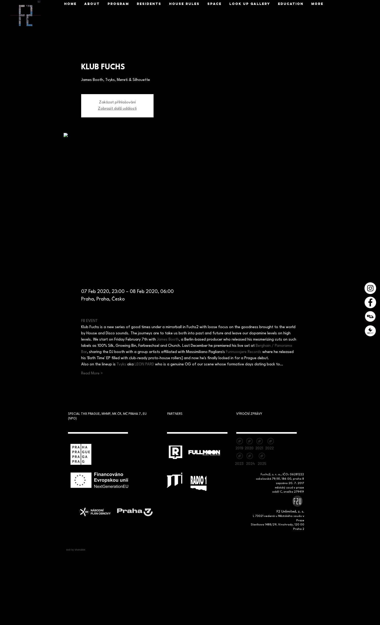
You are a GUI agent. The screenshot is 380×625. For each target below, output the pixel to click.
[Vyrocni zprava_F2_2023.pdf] (239, 456)
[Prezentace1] (370, 331)
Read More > (92, 373)
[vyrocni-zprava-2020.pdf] (249, 442)
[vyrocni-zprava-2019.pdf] (239, 442)
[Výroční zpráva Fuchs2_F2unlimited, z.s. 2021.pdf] (259, 442)
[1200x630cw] (370, 316)
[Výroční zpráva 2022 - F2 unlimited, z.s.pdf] (270, 442)
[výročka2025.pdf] (261, 456)
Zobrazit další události (117, 109)
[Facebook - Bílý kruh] (370, 302)
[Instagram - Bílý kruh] (370, 288)
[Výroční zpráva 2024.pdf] (249, 456)
